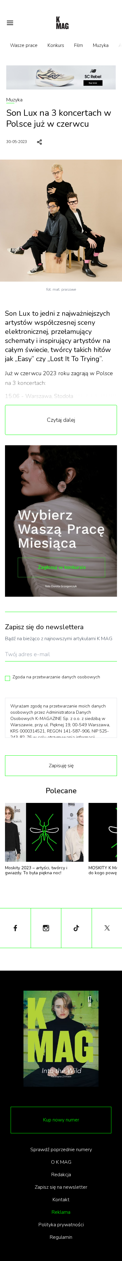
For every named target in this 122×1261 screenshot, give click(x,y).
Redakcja (61, 1174)
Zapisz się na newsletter (61, 1187)
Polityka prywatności (61, 1224)
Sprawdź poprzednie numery (61, 1149)
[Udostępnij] (39, 142)
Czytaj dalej (61, 420)
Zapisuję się (61, 765)
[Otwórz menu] (10, 23)
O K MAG (61, 1162)
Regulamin (61, 1237)
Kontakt (61, 1199)
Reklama (61, 1212)
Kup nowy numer (61, 1119)
